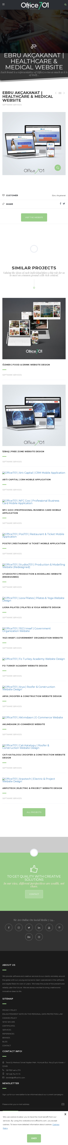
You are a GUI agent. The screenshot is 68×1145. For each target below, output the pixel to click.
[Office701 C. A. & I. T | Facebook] (8, 927)
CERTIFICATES (8, 1026)
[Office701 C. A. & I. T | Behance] (29, 937)
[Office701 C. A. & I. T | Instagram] (19, 927)
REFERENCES (8, 1034)
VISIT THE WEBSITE (34, 217)
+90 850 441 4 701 (13, 1070)
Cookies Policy (9, 1018)
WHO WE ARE (8, 1022)
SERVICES (6, 1030)
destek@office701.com (15, 1078)
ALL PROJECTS (34, 812)
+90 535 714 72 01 (13, 1074)
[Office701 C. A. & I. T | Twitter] (29, 927)
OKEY (34, 1138)
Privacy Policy (9, 1010)
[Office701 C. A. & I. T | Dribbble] (39, 937)
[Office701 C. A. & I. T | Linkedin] (39, 927)
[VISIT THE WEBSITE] (25, 328)
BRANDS (6, 1038)
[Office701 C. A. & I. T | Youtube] (49, 927)
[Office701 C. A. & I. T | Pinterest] (59, 927)
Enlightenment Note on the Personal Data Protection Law (32, 1014)
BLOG (4, 1042)
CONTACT (34, 894)
